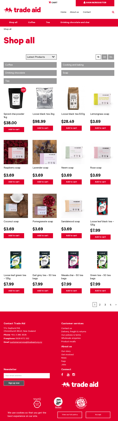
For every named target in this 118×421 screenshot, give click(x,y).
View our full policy (70, 415)
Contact (87, 12)
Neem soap (67, 168)
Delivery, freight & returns (73, 332)
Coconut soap (11, 221)
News (64, 358)
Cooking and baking (73, 65)
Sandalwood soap (70, 221)
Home (63, 12)
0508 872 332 (22, 339)
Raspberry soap (12, 168)
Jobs (63, 365)
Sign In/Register (96, 3)
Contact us (66, 328)
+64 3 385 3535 (19, 335)
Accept (98, 415)
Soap (65, 73)
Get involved (67, 355)
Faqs (63, 361)
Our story (66, 351)
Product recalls (68, 342)
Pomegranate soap (43, 221)
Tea (48, 23)
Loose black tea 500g (73, 114)
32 (104, 57)
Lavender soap (40, 168)
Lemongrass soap (99, 114)
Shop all (13, 23)
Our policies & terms (71, 335)
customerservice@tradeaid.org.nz (26, 342)
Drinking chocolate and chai (75, 23)
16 (98, 57)
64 (111, 57)
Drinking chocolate (15, 73)
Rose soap (96, 168)
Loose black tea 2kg (43, 114)
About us (74, 12)
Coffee (31, 23)
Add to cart (13, 130)
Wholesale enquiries (71, 338)
